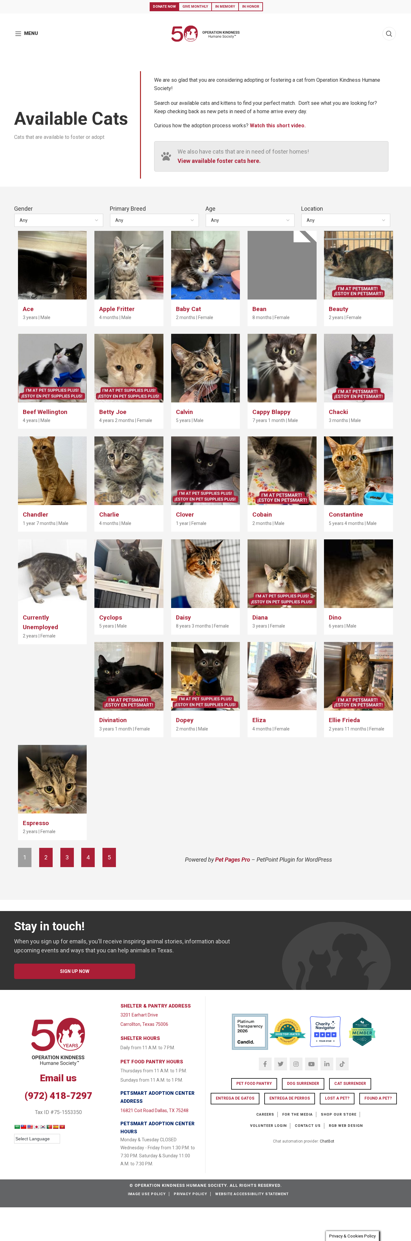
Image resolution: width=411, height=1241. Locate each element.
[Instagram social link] (296, 1064)
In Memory (225, 6)
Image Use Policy (147, 1194)
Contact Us (308, 1126)
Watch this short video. (278, 125)
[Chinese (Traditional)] (23, 1126)
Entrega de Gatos (235, 1098)
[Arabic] (17, 1126)
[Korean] (43, 1126)
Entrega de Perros (289, 1098)
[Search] (389, 33)
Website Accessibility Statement (252, 1194)
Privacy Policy (190, 1194)
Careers (265, 1114)
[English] (30, 1126)
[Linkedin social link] (326, 1064)
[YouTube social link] (311, 1064)
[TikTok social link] (342, 1064)
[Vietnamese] (62, 1126)
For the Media (297, 1114)
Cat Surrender (350, 1083)
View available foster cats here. (219, 160)
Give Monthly (195, 6)
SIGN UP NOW (74, 971)
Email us (58, 1078)
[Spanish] (55, 1126)
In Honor (250, 6)
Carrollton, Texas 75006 (144, 1024)
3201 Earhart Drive (139, 1014)
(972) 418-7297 (58, 1095)
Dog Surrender (303, 1083)
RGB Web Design (346, 1126)
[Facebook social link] (265, 1064)
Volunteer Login (268, 1126)
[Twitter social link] (280, 1064)
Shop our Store (338, 1114)
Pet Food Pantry (254, 1083)
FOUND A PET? (378, 1098)
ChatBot (327, 1141)
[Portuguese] (49, 1126)
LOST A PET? (337, 1098)
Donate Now (164, 6)
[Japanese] (36, 1126)
